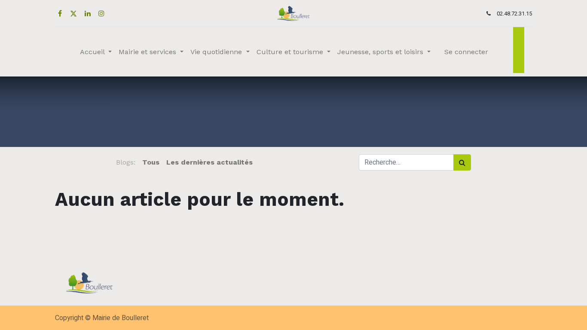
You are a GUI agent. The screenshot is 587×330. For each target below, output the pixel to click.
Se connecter (466, 52)
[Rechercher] (462, 162)
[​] (259, 162)
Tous (150, 162)
